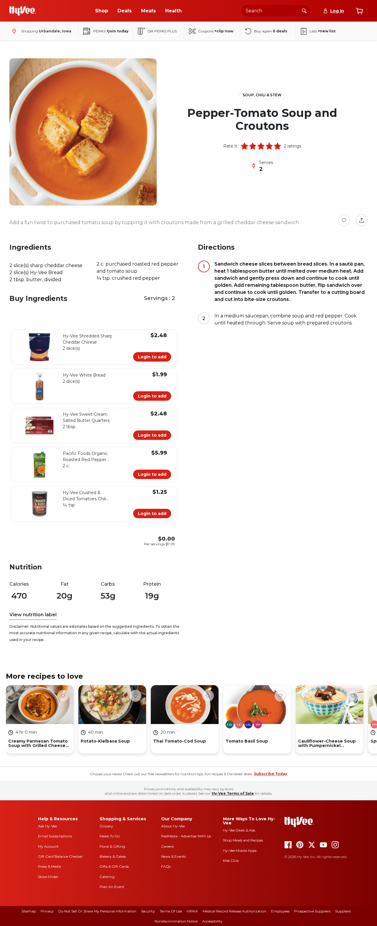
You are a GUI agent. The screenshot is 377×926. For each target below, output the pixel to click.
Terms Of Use (171, 911)
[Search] (304, 10)
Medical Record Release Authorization (234, 911)
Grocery (106, 826)
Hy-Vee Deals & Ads (239, 830)
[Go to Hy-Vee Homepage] (22, 11)
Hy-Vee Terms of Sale (233, 793)
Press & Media (49, 866)
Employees (280, 911)
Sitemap (29, 911)
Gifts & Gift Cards (114, 866)
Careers (167, 846)
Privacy (47, 911)
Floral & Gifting (112, 846)
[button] (244, 146)
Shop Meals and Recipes (243, 840)
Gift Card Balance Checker (60, 856)
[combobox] (276, 10)
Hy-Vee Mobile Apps (240, 850)
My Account (48, 846)
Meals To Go (110, 836)
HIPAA (192, 911)
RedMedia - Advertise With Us (186, 836)
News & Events (173, 856)
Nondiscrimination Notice (176, 921)
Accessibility (212, 921)
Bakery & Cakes (113, 856)
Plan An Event (112, 886)
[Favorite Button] (344, 220)
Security (148, 911)
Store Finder (48, 876)
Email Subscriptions (55, 836)
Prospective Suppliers (312, 911)
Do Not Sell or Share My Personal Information (97, 911)
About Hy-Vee (173, 826)
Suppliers (343, 911)
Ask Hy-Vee (47, 826)
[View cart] (359, 11)
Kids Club (231, 860)
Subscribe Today (270, 773)
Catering (107, 876)
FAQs (166, 866)
